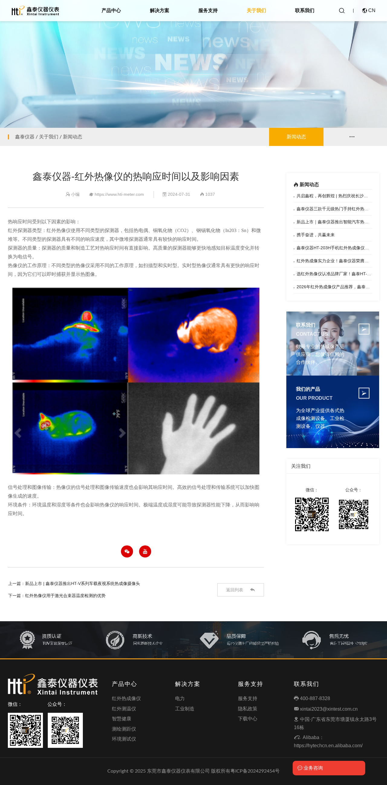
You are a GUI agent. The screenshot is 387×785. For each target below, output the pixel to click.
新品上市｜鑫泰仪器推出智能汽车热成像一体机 (341, 221)
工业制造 (184, 708)
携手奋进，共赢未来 (316, 234)
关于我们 (256, 10)
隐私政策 (247, 708)
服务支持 (208, 10)
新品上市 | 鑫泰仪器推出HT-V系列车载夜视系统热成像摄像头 (82, 583)
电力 (180, 698)
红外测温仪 (124, 708)
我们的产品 (308, 389)
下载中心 (247, 718)
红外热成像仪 (126, 698)
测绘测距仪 (124, 729)
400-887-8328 (312, 698)
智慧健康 (121, 718)
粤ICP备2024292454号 (255, 771)
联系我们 (304, 10)
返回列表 (240, 590)
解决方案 (159, 10)
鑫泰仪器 (24, 136)
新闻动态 (72, 136)
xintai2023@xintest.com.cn (326, 709)
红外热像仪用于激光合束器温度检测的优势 (65, 595)
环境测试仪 (124, 738)
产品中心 (111, 10)
